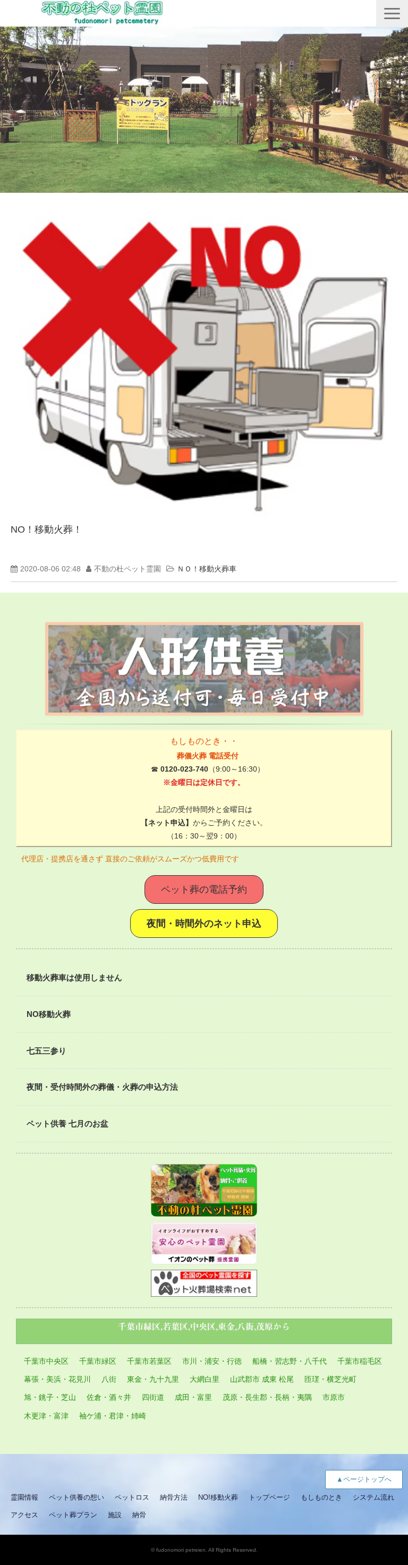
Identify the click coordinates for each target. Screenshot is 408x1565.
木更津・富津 (46, 1416)
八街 (108, 1379)
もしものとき (321, 1497)
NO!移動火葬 (218, 1497)
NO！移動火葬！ (46, 529)
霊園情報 (24, 1497)
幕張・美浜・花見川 (57, 1379)
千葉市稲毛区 (359, 1361)
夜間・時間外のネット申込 (204, 923)
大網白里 (204, 1379)
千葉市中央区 (46, 1361)
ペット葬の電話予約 (204, 889)
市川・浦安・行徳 (212, 1361)
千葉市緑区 (97, 1361)
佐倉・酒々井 (109, 1397)
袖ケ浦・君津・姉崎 (112, 1416)
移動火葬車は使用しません (74, 977)
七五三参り (46, 1050)
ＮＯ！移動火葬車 (206, 569)
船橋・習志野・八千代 (289, 1361)
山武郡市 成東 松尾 (262, 1379)
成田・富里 (193, 1397)
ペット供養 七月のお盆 (67, 1123)
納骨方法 (174, 1497)
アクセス (24, 1515)
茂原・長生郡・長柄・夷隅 (267, 1397)
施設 (115, 1515)
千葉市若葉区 (149, 1361)
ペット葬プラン (73, 1515)
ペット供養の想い (76, 1497)
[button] (392, 13)
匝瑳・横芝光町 (330, 1379)
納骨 (139, 1515)
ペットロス (132, 1497)
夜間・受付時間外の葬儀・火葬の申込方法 (102, 1086)
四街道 (153, 1397)
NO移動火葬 (49, 1014)
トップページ (269, 1497)
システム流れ (373, 1497)
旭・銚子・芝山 (50, 1397)
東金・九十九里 (153, 1379)
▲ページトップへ (364, 1479)
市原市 (333, 1397)
